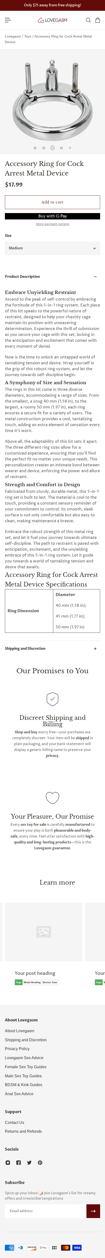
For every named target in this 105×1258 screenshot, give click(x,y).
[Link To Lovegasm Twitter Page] (29, 1162)
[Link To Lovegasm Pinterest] (40, 1162)
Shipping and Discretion (25, 648)
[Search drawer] (88, 20)
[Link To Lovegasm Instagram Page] (7, 1162)
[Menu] (8, 20)
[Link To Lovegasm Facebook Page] (18, 1162)
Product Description (22, 276)
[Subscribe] (93, 1211)
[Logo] (52, 20)
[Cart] (97, 20)
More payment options (52, 224)
